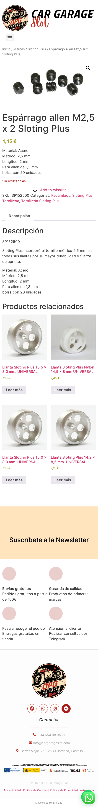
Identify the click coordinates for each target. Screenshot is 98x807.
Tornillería (10, 201)
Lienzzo (58, 802)
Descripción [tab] (19, 215)
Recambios (60, 195)
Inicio (6, 49)
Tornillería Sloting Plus (40, 201)
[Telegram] (66, 708)
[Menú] (10, 37)
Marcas (19, 49)
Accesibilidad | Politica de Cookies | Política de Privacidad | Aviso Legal (49, 790)
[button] (88, 68)
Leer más (14, 389)
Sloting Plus (37, 49)
